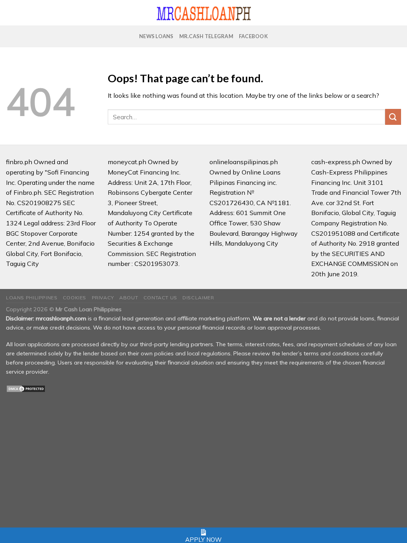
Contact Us (160, 298)
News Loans (156, 36)
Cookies (74, 298)
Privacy (103, 298)
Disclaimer (198, 298)
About (128, 298)
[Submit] (393, 116)
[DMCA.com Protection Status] (26, 388)
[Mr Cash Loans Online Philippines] (203, 13)
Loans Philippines (31, 298)
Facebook (253, 36)
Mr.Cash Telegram (206, 36)
